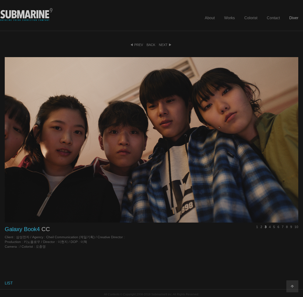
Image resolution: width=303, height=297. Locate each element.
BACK (151, 45)
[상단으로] (292, 286)
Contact (273, 18)
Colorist (250, 18)
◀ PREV (136, 45)
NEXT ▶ (165, 45)
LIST (9, 283)
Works (229, 18)
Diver (293, 18)
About (210, 18)
